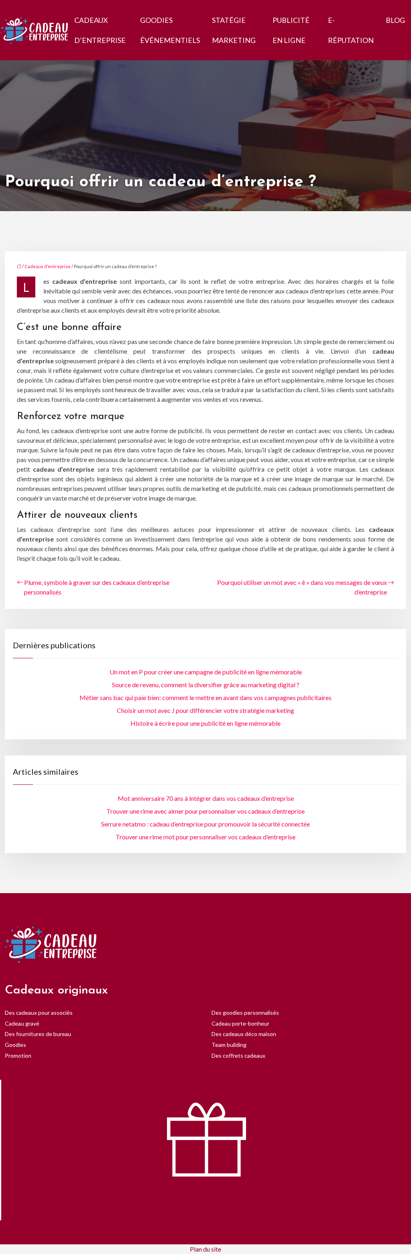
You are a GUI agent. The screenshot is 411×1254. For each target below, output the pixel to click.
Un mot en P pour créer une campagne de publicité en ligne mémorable (206, 672)
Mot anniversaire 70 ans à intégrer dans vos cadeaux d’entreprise (206, 798)
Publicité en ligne (291, 30)
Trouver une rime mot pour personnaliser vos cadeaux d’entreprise (205, 837)
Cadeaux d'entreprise (47, 266)
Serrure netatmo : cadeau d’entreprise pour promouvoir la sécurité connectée (205, 824)
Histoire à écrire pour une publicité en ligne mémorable (205, 723)
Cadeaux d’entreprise (100, 30)
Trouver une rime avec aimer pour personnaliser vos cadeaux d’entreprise (205, 811)
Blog (395, 20)
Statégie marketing (234, 30)
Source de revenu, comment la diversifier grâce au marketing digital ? (205, 684)
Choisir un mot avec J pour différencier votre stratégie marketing (205, 710)
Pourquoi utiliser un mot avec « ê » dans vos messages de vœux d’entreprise (302, 587)
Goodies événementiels (170, 30)
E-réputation (351, 30)
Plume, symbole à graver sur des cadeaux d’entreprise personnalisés (96, 587)
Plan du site (205, 1249)
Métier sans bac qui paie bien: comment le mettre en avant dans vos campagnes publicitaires (205, 697)
